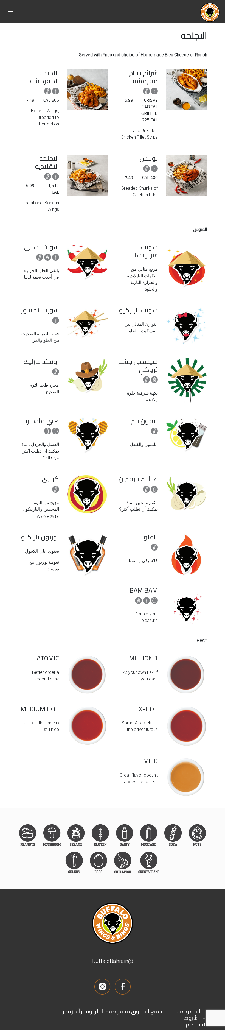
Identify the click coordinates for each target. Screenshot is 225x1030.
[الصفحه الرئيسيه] (10, 11)
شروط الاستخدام (196, 1021)
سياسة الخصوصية (196, 1011)
